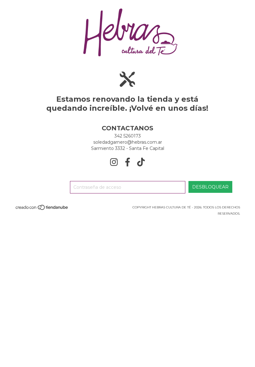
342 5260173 (127, 136)
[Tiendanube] (42, 209)
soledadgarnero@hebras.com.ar (127, 142)
